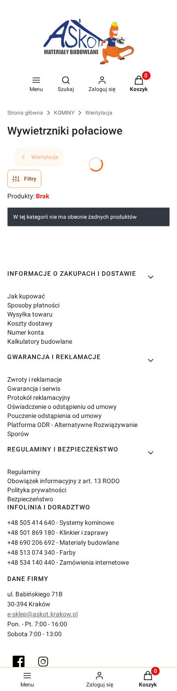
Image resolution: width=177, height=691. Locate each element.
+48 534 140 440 (31, 562)
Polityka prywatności (36, 490)
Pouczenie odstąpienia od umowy (54, 415)
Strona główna (25, 113)
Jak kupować (26, 296)
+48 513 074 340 (31, 552)
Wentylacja (99, 113)
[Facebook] (19, 661)
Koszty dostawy (30, 323)
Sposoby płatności (33, 305)
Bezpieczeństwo (30, 499)
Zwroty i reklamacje (34, 379)
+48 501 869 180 (31, 532)
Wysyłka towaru (30, 314)
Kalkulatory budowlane (39, 341)
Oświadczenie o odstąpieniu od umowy (62, 406)
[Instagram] (43, 661)
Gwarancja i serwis (33, 388)
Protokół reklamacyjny (38, 397)
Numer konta (25, 332)
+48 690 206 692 (31, 542)
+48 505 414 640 (31, 522)
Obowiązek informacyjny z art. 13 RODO (63, 481)
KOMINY (64, 113)
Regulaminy (23, 471)
